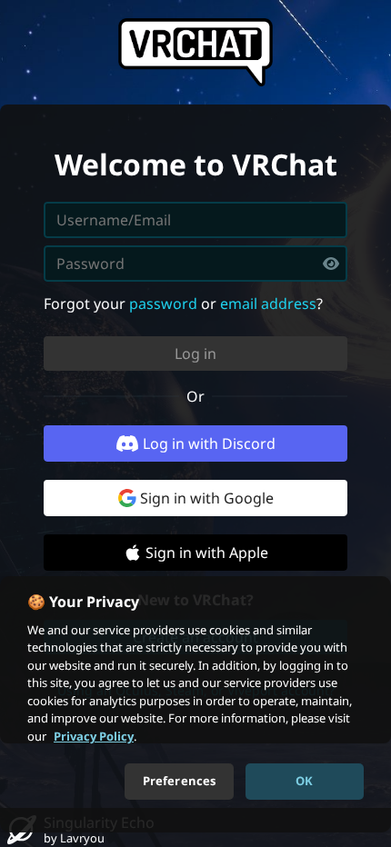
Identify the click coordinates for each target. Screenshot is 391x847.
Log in (195, 354)
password (163, 304)
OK (304, 780)
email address (268, 304)
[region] (195, 704)
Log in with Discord (209, 443)
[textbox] (195, 263)
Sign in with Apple (206, 553)
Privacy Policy (94, 736)
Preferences (179, 780)
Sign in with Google (207, 498)
